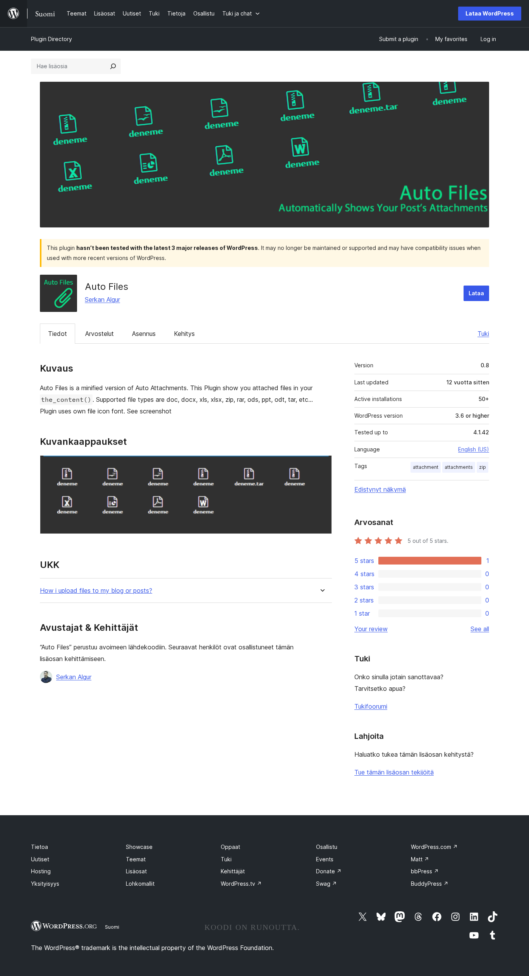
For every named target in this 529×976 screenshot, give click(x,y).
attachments (459, 467)
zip (482, 467)
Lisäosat (136, 871)
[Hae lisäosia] (113, 66)
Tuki (483, 333)
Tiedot (57, 333)
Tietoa (39, 846)
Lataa (476, 293)
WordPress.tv (241, 883)
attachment (425, 467)
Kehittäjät (233, 871)
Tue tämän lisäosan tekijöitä (394, 772)
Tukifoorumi (370, 706)
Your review (371, 629)
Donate (329, 871)
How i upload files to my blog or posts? (96, 590)
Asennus (144, 333)
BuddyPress (429, 883)
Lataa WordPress (489, 13)
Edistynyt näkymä (380, 489)
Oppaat (230, 846)
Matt (420, 859)
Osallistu (326, 846)
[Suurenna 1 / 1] (321, 466)
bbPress (425, 871)
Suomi (112, 927)
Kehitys (184, 333)
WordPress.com (434, 846)
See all (480, 629)
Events (324, 859)
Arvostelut (99, 333)
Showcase (139, 846)
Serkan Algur (102, 299)
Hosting (41, 871)
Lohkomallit (140, 883)
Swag (326, 883)
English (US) (473, 449)
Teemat (136, 859)
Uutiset (40, 859)
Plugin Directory (51, 39)
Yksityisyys (45, 883)
